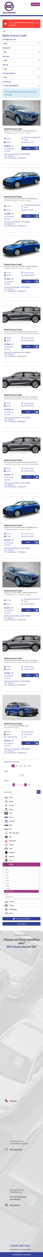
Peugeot (12, 852)
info (4, 31)
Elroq (7, 869)
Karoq (7, 883)
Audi (10, 797)
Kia (10, 829)
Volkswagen (13, 909)
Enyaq (7, 872)
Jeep (10, 825)
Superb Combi (9, 896)
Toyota (11, 905)
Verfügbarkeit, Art (9, 39)
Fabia (7, 877)
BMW (11, 801)
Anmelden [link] (22, 924)
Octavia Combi (9, 891)
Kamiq (7, 880)
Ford (10, 817)
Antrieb (5, 65)
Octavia (8, 888)
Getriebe (6, 56)
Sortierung (7, 82)
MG (10, 837)
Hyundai (12, 821)
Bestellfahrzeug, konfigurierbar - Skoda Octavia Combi (21, 132)
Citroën (11, 805)
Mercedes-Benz (14, 833)
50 (21, 766)
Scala (7, 894)
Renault (11, 856)
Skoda (11, 864)
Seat (10, 860)
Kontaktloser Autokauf (21, 1254)
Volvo (11, 913)
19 (29, 785)
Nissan (11, 845)
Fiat (10, 813)
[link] (37, 148)
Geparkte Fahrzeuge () (22, 919)
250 (29, 766)
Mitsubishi (12, 841)
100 (25, 766)
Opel (10, 848)
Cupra (11, 809)
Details (28, 148)
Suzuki (11, 901)
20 (17, 766)
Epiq (7, 875)
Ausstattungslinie (9, 73)
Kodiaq (7, 885)
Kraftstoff (6, 48)
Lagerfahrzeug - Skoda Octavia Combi (21, 727)
